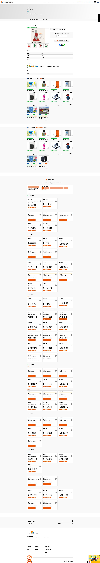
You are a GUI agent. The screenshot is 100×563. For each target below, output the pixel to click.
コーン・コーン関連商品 (42, 19)
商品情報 (31, 19)
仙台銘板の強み (29, 546)
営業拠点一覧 (37, 546)
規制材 (37, 19)
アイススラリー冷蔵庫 (66, 90)
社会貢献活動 (29, 551)
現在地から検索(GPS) (34, 186)
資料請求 (59, 523)
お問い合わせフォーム (61, 521)
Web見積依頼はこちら (62, 35)
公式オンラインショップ (81, 1)
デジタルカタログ (47, 547)
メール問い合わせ (32, 207)
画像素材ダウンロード (48, 546)
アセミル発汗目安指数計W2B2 (43, 90)
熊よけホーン (53, 90)
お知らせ (36, 549)
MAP (40, 201)
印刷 (55, 29)
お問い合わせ (90, 1)
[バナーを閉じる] (99, 555)
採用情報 (36, 551)
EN (45, 555)
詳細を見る (34, 92)
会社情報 (28, 549)
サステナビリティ (38, 547)
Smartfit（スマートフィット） (43, 166)
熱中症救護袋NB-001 (66, 102)
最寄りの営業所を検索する (63, 40)
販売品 (34, 19)
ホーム (28, 19)
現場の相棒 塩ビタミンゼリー (31, 90)
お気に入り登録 (62, 29)
